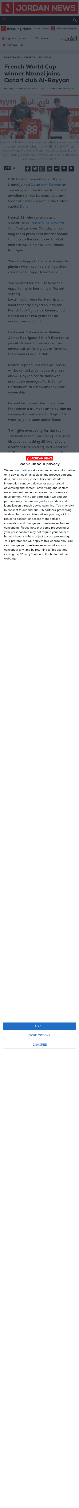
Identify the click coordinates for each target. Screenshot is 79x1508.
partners (26, 470)
